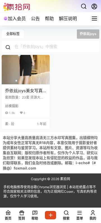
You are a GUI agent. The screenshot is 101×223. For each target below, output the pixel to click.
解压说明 (68, 18)
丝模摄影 (12, 106)
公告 (35, 18)
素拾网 (64, 179)
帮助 (49, 18)
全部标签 (13, 34)
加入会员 (17, 18)
